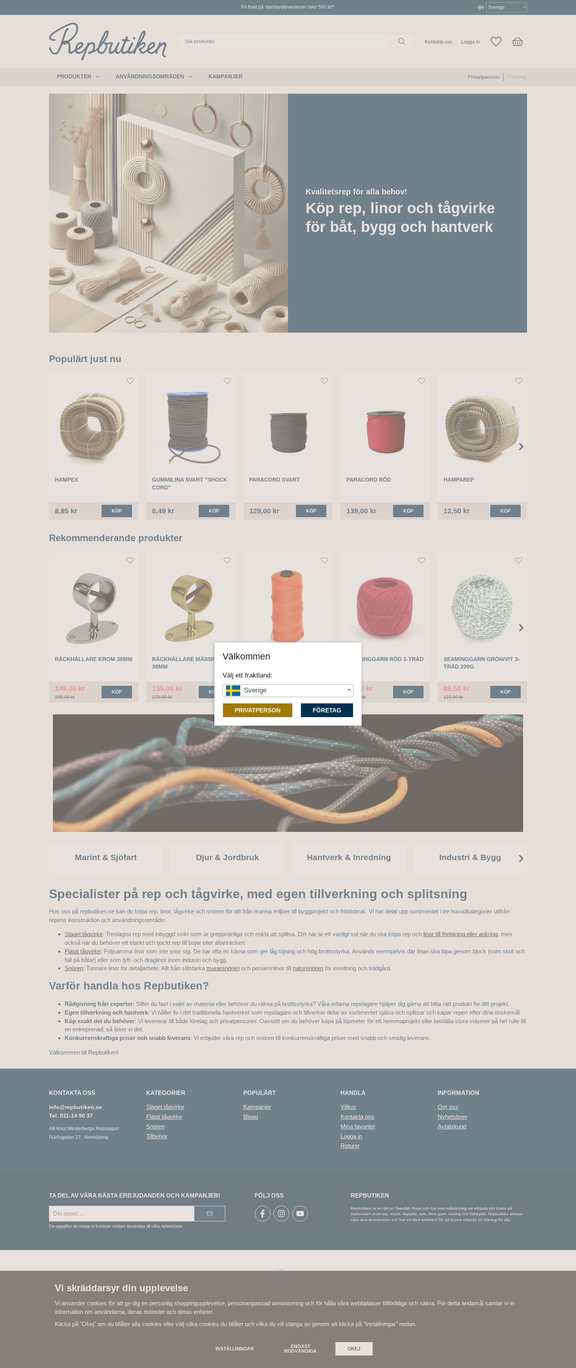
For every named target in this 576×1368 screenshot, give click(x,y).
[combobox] (288, 690)
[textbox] (288, 690)
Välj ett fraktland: (247, 675)
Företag (327, 710)
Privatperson (258, 710)
